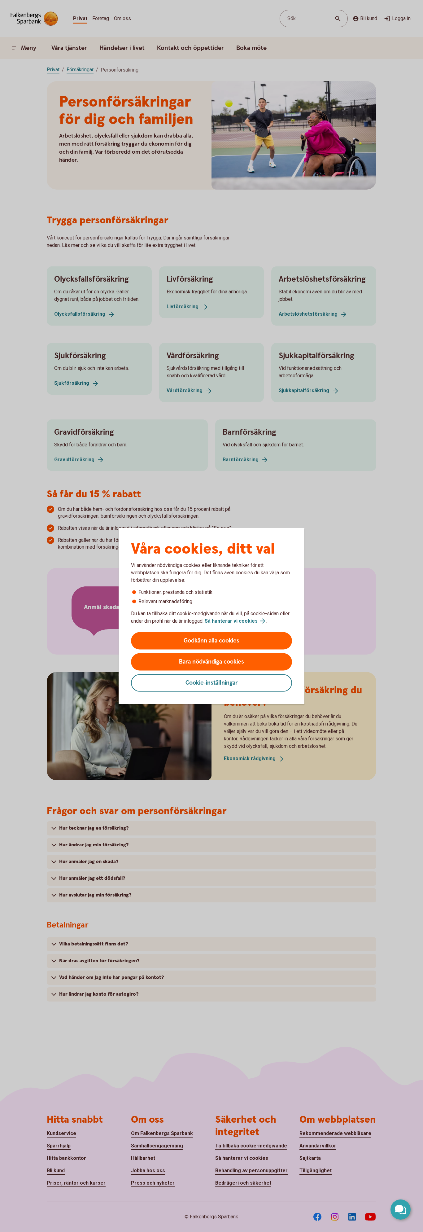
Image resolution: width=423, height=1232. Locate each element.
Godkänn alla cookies (211, 641)
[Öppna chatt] (400, 1209)
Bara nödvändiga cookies (211, 662)
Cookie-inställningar (211, 683)
